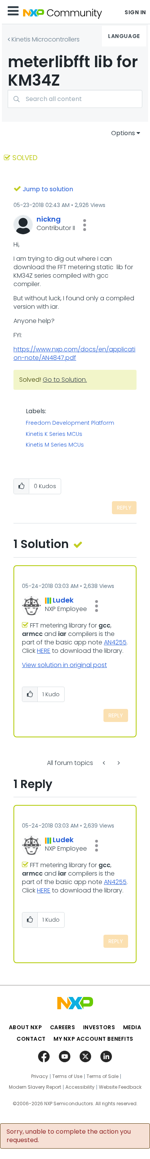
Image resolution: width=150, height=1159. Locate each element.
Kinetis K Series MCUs (54, 434)
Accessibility (80, 1087)
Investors (99, 1027)
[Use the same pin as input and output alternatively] (105, 763)
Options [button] (123, 133)
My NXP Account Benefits (93, 1039)
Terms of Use (67, 1076)
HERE (43, 650)
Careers (62, 1027)
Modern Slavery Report (35, 1087)
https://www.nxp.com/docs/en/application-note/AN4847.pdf (74, 353)
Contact (31, 1039)
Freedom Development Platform (70, 423)
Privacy (39, 1076)
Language (124, 36)
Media (132, 1027)
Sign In (135, 12)
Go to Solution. (65, 379)
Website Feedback (120, 1087)
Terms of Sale (102, 1076)
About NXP (25, 1027)
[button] (84, 225)
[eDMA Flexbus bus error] (118, 763)
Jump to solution (48, 189)
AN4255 (115, 642)
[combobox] (75, 99)
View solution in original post (64, 665)
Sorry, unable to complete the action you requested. (69, 1136)
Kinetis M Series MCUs (55, 445)
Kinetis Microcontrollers (46, 39)
